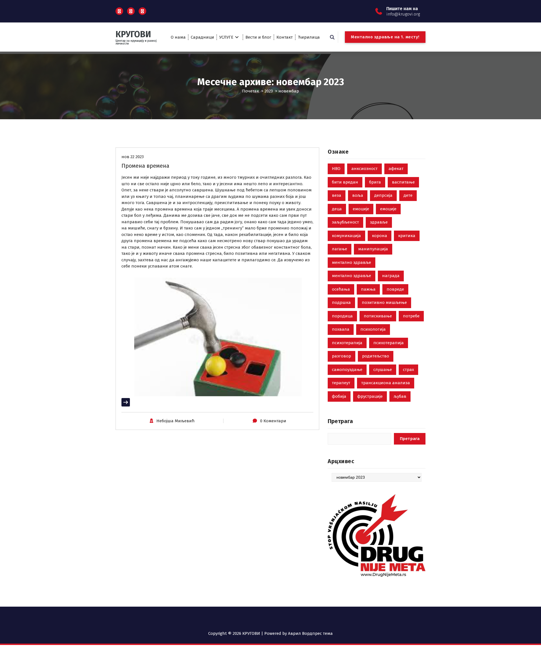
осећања (341, 289)
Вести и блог (258, 37)
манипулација (373, 248)
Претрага (340, 421)
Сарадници (202, 37)
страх (408, 369)
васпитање (403, 182)
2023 (269, 91)
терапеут (341, 382)
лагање (339, 248)
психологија (373, 329)
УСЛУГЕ (226, 37)
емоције (361, 208)
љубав (400, 396)
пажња (368, 289)
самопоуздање (347, 369)
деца (337, 208)
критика (406, 235)
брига (375, 182)
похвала (340, 329)
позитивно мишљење (384, 302)
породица (342, 316)
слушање (382, 369)
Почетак (250, 91)
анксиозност (364, 168)
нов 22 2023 (132, 156)
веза (336, 195)
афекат (396, 168)
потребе (411, 316)
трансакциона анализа (385, 382)
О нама (178, 37)
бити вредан (345, 182)
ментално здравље (351, 262)
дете (408, 195)
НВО (336, 168)
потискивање (378, 316)
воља (357, 195)
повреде (395, 289)
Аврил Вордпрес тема (310, 633)
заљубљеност (345, 222)
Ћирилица (309, 37)
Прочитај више (136, 402)
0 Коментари (273, 420)
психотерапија (347, 342)
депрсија (383, 195)
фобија (339, 396)
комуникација (346, 235)
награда (391, 275)
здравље (379, 222)
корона (379, 235)
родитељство (375, 356)
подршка (341, 302)
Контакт (284, 37)
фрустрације (370, 396)
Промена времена (145, 165)
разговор (341, 356)
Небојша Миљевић (175, 420)
